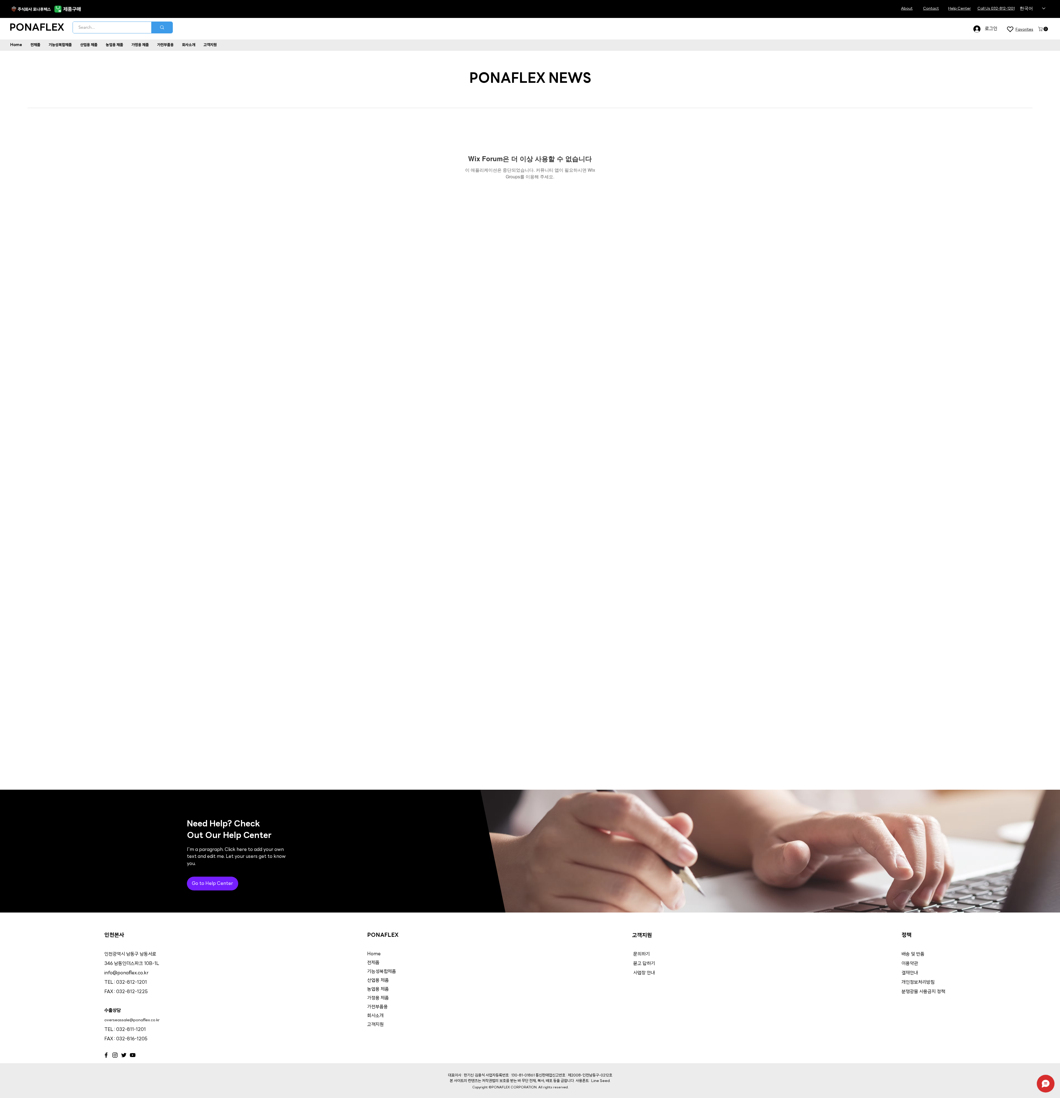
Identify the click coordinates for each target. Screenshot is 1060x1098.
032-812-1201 (131, 982)
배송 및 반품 (913, 954)
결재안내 (910, 973)
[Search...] (162, 27)
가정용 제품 (378, 998)
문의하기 (641, 954)
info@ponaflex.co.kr (126, 973)
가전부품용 (377, 1007)
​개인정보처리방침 (918, 982)
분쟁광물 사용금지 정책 (923, 992)
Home (374, 954)
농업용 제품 (378, 989)
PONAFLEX (36, 28)
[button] (1043, 29)
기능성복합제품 (381, 971)
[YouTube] (132, 1055)
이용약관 (910, 963)
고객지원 (375, 1024)
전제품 (373, 963)
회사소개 (375, 1016)
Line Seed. (601, 1081)
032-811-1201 (131, 1029)
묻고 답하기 (644, 963)
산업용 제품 (378, 980)
